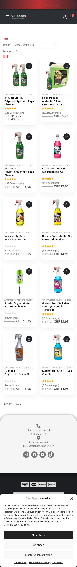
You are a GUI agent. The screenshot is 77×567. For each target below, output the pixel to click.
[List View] (7, 56)
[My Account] (64, 17)
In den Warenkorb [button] (66, 66)
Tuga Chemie (69, 165)
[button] (71, 498)
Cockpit (67, 368)
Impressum (57, 562)
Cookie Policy (20, 562)
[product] (19, 75)
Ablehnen (38, 544)
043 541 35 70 (38, 433)
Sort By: (7, 44)
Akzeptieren (38, 535)
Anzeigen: (8, 51)
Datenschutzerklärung (40, 562)
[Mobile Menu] (8, 17)
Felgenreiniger (33, 95)
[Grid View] (4, 56)
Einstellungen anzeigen (38, 554)
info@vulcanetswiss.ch (38, 430)
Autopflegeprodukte (14, 95)
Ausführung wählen (29, 66)
